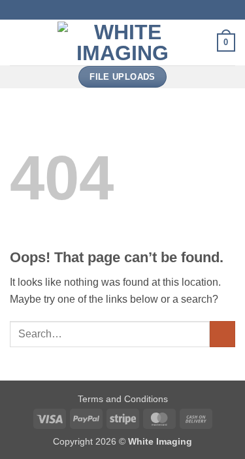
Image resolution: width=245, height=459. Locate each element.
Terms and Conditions (123, 399)
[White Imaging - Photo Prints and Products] (122, 42)
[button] (17, 42)
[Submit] (222, 334)
